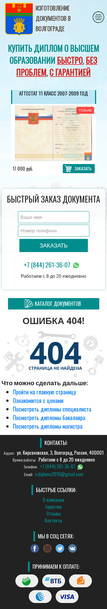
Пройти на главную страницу (44, 392)
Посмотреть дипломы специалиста (52, 409)
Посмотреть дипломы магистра (47, 426)
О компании (53, 499)
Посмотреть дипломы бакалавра (49, 417)
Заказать (83, 168)
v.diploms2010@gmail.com (59, 474)
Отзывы (54, 513)
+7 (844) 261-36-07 (48, 264)
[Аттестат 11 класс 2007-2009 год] (53, 133)
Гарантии (53, 506)
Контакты (53, 520)
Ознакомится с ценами (38, 400)
